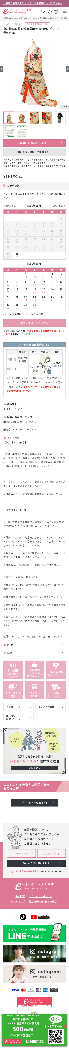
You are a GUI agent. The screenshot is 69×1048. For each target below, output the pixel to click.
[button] (63, 1011)
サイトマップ (18, 901)
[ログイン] (50, 11)
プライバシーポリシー (40, 896)
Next (67, 69)
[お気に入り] (43, 11)
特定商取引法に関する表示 (43, 901)
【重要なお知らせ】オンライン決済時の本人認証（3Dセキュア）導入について (34, 3)
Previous (1, 69)
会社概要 (20, 896)
